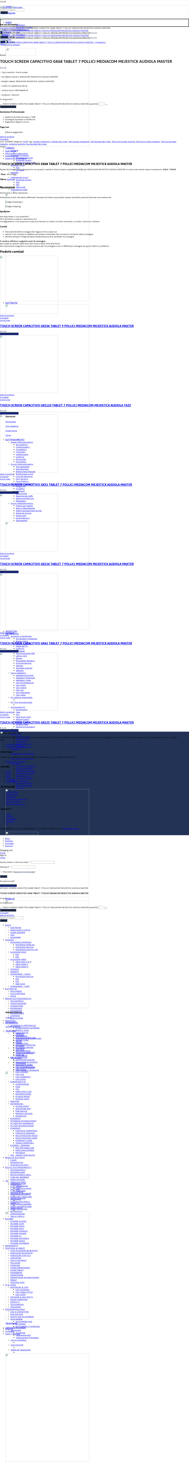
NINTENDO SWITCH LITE (26, 949)
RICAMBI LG (15, 1236)
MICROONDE (16, 1008)
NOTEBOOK (15, 1118)
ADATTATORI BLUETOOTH (26, 1062)
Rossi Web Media (70, 828)
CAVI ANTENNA (22, 1290)
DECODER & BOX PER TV (21, 1297)
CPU (17, 1089)
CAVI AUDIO (20, 1069)
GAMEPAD (19, 1035)
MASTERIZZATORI (23, 1094)
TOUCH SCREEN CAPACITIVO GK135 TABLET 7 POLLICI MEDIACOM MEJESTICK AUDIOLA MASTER (67, 722)
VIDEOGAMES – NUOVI (20, 974)
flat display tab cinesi (101, 141)
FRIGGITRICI (15, 1184)
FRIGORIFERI (16, 1011)
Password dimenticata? (24, 872)
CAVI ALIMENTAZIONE (25, 1067)
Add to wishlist (7, 136)
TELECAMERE (16, 1319)
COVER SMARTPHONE (20, 1267)
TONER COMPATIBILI (24, 1143)
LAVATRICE (15, 1015)
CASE (17, 1086)
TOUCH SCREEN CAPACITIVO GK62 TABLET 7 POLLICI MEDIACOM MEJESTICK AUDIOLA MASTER (66, 643)
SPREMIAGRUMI (17, 1214)
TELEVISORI (15, 1307)
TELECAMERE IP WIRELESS (27, 1326)
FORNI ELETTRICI (18, 1182)
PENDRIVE (20, 1152)
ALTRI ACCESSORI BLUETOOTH (24, 1250)
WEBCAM (19, 1055)
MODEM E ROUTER (23, 1113)
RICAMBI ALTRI (12, 28)
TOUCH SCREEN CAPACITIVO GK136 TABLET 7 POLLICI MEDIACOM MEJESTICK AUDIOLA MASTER (67, 564)
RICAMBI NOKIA (17, 1241)
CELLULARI (15, 1263)
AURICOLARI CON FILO (20, 1255)
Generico (11, 179)
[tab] (10, 151)
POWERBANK (16, 1272)
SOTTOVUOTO (16, 1211)
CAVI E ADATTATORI (19, 1057)
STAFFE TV (15, 1302)
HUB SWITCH (21, 1111)
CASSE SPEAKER (17, 932)
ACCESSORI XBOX (18, 959)
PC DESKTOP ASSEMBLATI (22, 1123)
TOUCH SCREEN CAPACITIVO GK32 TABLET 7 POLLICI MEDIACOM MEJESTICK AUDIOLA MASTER (66, 484)
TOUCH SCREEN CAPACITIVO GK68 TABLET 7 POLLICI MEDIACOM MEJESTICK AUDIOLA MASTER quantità (50, 104)
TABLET (13, 1280)
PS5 (17, 957)
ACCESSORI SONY (18, 952)
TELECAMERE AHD (23, 1321)
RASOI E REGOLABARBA (20, 1204)
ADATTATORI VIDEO (23, 1064)
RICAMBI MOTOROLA (19, 1238)
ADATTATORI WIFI (23, 1108)
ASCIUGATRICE (17, 1001)
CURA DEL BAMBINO (19, 1177)
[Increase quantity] (106, 104)
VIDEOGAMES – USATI (20, 986)
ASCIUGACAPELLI (18, 1170)
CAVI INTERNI (21, 1072)
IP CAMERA (20, 1324)
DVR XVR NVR (16, 1314)
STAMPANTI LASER (23, 1140)
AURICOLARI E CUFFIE (20, 930)
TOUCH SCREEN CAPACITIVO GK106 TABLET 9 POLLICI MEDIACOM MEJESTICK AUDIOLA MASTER (67, 326)
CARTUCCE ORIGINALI (25, 1133)
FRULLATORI (15, 1187)
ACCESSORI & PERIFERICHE (23, 1025)
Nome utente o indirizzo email (15, 862)
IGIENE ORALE (16, 1192)
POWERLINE (20, 1116)
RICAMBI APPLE (17, 1226)
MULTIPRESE (16, 991)
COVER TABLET (17, 1270)
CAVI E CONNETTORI (19, 1312)
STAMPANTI (15, 1128)
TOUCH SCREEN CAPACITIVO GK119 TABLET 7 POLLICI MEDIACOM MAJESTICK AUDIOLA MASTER (45, 33)
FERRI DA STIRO (17, 1179)
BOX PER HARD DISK (24, 1148)
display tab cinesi (59, 141)
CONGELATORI (16, 1006)
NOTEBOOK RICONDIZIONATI (23, 1121)
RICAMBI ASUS (17, 1228)
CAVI (12, 935)
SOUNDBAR (15, 937)
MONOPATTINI (16, 1162)
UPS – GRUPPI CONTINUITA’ (22, 1155)
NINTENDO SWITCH (24, 947)
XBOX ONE (20, 984)
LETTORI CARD (22, 1040)
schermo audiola (17, 144)
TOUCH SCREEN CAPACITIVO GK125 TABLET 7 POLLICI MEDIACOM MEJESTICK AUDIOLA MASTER (45, 38)
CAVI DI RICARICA (18, 1260)
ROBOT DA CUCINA (18, 1209)
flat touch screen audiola (123, 141)
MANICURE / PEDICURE (21, 1197)
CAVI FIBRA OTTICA (24, 1292)
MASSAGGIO (15, 1199)
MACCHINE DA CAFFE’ (20, 1194)
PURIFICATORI (16, 1018)
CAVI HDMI (20, 1294)
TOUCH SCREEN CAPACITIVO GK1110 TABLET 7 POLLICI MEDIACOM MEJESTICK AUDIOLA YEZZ (65, 405)
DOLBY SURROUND (19, 1299)
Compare (4, 139)
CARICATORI (15, 1258)
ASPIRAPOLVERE (17, 1172)
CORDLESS (15, 1265)
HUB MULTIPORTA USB (25, 1037)
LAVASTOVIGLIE (17, 1013)
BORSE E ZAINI (22, 1030)
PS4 (17, 954)
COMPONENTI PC (18, 1082)
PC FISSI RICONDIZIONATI (22, 1126)
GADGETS (14, 971)
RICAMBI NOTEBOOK (19, 1243)
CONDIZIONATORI (18, 1003)
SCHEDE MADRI (22, 1096)
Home (3, 28)
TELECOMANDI (17, 1304)
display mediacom (41, 141)
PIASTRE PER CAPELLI (20, 1201)
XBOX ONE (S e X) (23, 962)
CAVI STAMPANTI (23, 1077)
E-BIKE (13, 1160)
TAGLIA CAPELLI (17, 1216)
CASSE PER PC (21, 1033)
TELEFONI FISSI (17, 1282)
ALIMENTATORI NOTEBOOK (27, 1028)
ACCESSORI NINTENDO (20, 942)
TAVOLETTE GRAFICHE (25, 1052)
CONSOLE (14, 969)
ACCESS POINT (22, 1106)
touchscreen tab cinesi (36, 144)
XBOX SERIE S (21, 964)
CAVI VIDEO (20, 1079)
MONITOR (14, 1101)
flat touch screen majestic (148, 141)
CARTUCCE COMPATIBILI (26, 1130)
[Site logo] (11, 7)
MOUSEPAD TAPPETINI (25, 1045)
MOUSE (18, 1042)
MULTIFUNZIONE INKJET (26, 1135)
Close (2, 853)
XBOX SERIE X (21, 967)
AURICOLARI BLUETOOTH (21, 1253)
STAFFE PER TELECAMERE (22, 1316)
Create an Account (8, 885)
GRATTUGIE (15, 1189)
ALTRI (21, 28)
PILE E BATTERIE (17, 993)
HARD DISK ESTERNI (24, 1150)
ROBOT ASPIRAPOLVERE (21, 1206)
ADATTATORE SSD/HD (25, 1060)
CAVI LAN (19, 1074)
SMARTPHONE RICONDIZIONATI (24, 1277)
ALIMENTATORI (22, 1084)
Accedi (3, 876)
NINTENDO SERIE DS (25, 945)
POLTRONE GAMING (24, 1047)
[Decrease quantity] (1, 104)
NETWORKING (16, 1104)
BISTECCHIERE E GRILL (20, 1175)
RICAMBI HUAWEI (18, 1233)
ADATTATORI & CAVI (19, 1287)
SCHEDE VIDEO (22, 1099)
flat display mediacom (79, 141)
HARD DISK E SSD (23, 1091)
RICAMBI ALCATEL (18, 1221)
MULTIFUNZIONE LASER (26, 1138)
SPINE (13, 996)
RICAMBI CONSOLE (19, 1231)
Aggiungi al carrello (8, 107)
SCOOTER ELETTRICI (19, 1165)
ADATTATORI (15, 927)
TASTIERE (19, 1050)
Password (5, 867)
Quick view (5, 320)
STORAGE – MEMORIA (20, 1145)
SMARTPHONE (16, 1275)
